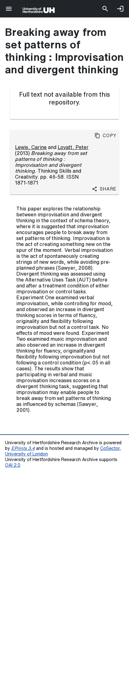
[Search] (105, 8)
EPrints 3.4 (23, 448)
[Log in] (120, 8)
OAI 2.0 (12, 465)
